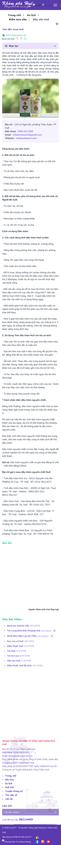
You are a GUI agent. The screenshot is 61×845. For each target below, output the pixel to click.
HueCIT (28, 837)
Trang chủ (14, 15)
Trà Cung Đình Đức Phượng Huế (23, 630)
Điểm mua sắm (18, 19)
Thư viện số (11, 795)
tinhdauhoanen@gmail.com (27, 134)
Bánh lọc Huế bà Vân (18, 625)
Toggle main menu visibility (55, 5)
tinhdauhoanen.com (26, 138)
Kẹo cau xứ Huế (15, 641)
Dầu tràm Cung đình (14, 510)
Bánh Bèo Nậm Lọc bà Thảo (22, 635)
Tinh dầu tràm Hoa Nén (16, 488)
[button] (57, 24)
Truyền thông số (14, 791)
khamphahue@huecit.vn (20, 755)
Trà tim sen (13, 655)
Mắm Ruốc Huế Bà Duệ (19, 665)
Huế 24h (9, 787)
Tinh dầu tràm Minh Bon (16, 530)
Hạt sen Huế (13, 660)
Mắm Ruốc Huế (15, 646)
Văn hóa (9, 779)
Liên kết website (11, 812)
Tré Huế (11, 650)
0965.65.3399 (25, 131)
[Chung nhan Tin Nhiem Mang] (16, 841)
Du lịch (31, 15)
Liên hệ (9, 798)
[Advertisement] (30, 700)
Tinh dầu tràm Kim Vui (15, 478)
